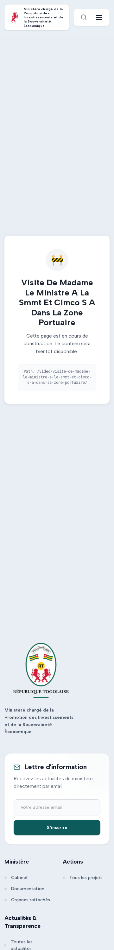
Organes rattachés (30, 899)
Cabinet (19, 877)
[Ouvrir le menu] (99, 17)
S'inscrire (57, 827)
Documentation (27, 888)
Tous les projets (86, 877)
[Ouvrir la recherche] (83, 17)
